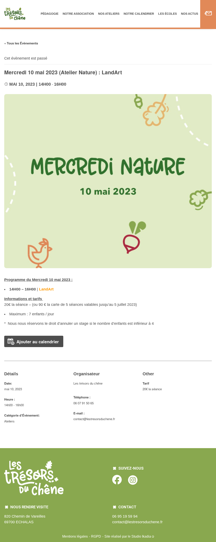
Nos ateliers (108, 13)
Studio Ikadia (141, 536)
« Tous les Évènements (21, 43)
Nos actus (189, 13)
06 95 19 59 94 (125, 516)
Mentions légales (75, 536)
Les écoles (167, 13)
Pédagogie (49, 13)
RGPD (96, 536)
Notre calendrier (139, 13)
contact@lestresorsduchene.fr (137, 522)
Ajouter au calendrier (37, 341)
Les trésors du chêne (88, 383)
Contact (208, 14)
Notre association (78, 13)
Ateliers (9, 421)
